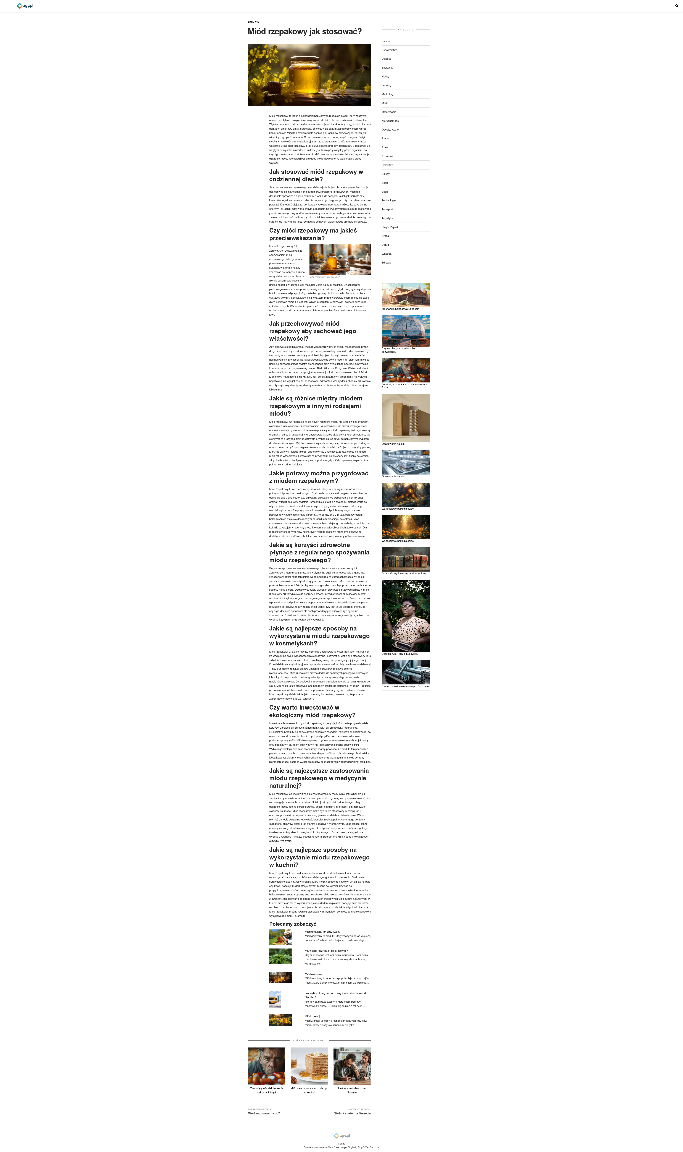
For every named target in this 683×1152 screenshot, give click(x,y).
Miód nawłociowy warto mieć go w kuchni (309, 1090)
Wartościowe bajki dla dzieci (398, 508)
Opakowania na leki (393, 443)
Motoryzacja (389, 112)
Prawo (385, 147)
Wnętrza (386, 253)
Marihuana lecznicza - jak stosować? (326, 950)
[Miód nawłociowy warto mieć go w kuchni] (309, 1066)
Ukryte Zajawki (390, 227)
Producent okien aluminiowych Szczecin (405, 686)
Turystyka (387, 218)
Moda (385, 103)
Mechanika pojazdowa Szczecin (400, 309)
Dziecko (386, 58)
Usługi (385, 244)
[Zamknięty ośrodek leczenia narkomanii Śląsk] (266, 1066)
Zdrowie (254, 21)
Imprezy (386, 85)
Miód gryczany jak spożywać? (322, 931)
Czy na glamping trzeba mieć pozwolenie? (399, 349)
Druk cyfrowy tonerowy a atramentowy (404, 573)
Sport (385, 182)
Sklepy (386, 174)
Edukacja (387, 67)
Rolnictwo (387, 165)
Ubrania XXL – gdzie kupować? (400, 653)
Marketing (387, 94)
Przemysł (387, 156)
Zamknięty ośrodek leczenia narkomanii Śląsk (266, 1090)
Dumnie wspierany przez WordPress (321, 1147)
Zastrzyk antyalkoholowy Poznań (352, 1090)
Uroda (385, 236)
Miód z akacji (312, 1016)
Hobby (385, 76)
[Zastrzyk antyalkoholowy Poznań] (352, 1066)
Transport (387, 209)
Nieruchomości (390, 121)
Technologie (389, 200)
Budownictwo (389, 50)
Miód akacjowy (313, 974)
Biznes (386, 41)
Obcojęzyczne (390, 129)
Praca (385, 138)
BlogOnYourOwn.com (368, 1147)
